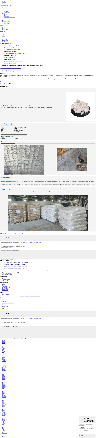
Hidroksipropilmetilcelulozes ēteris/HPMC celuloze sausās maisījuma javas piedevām (16, 233)
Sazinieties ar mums (5, 23)
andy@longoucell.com (6, 309)
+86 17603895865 (11, 303)
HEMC (5, 15)
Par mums (4, 9)
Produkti (3, 13)
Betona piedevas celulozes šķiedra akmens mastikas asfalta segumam (16, 232)
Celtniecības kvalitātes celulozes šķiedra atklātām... (14, 264)
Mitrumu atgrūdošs (7, 19)
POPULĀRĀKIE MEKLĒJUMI (35, 296)
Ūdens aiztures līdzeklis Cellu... (10, 55)
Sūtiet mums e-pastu (3, 81)
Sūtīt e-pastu (2, 298)
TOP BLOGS (27, 296)
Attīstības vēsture (7, 12)
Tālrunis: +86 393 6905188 (6, 273)
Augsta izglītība (6, 16)
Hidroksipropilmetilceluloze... (10, 47)
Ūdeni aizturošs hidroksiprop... (10, 51)
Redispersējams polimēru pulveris (9, 17)
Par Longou (6, 10)
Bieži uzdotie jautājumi (6, 21)
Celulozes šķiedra (5, 29)
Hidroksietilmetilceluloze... (9, 59)
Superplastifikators (7, 18)
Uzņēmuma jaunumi (5, 294)
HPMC (5, 14)
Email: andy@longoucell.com (7, 274)
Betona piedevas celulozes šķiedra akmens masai (14, 268)
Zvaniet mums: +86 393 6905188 (5, 5)
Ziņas (3, 22)
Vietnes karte (22, 296)
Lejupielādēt (4, 20)
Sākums (3, 27)
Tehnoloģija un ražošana (8, 11)
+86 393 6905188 (5, 303)
